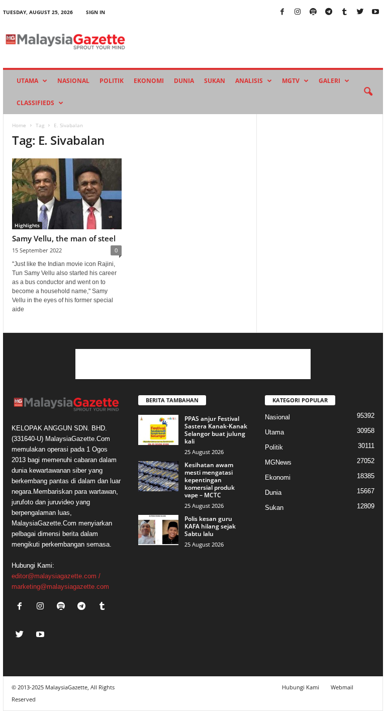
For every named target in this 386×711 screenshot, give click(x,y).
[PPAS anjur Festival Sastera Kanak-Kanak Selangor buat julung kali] (158, 430)
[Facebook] (282, 12)
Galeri (329, 80)
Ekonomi (149, 80)
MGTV (291, 80)
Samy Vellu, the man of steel (64, 238)
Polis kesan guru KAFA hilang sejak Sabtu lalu (210, 526)
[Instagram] (298, 12)
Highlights (27, 225)
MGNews (278, 462)
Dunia (184, 80)
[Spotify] (313, 12)
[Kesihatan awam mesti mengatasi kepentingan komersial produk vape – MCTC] (158, 476)
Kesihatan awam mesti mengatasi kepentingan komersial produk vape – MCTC (209, 480)
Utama (27, 80)
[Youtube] (375, 12)
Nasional (73, 80)
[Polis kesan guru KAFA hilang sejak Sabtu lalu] (158, 530)
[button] (368, 92)
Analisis (249, 80)
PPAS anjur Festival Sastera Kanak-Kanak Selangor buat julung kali (215, 430)
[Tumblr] (344, 12)
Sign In (95, 12)
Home (19, 125)
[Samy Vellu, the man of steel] (67, 193)
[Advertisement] (193, 364)
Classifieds (35, 103)
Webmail (342, 687)
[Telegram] (329, 12)
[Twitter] (360, 12)
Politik (112, 80)
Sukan (214, 80)
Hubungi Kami (300, 687)
